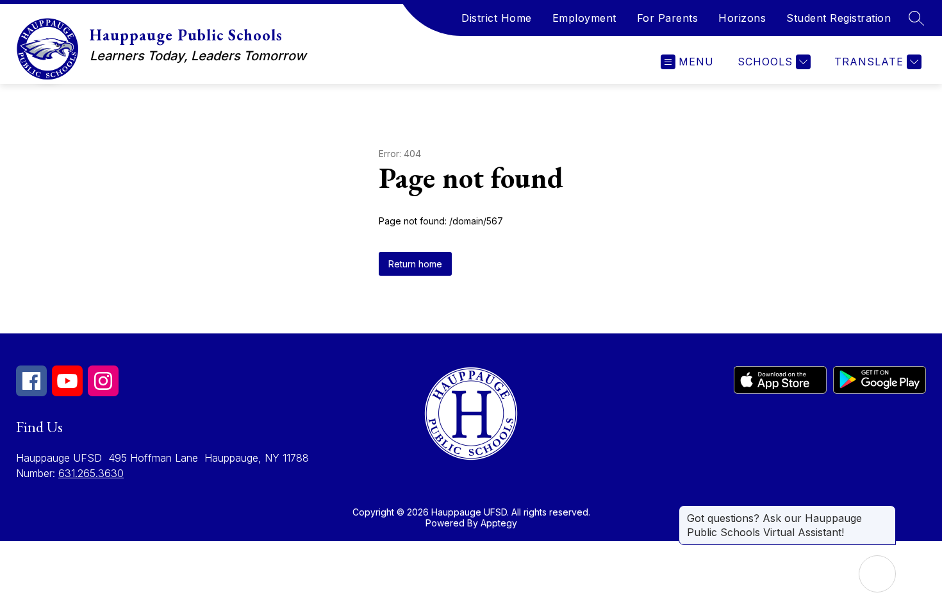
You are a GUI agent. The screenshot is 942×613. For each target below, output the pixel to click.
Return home (415, 263)
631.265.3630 (91, 473)
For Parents (667, 18)
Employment (584, 18)
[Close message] (885, 511)
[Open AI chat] (877, 573)
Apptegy (499, 522)
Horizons (742, 18)
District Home (496, 18)
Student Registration (838, 18)
